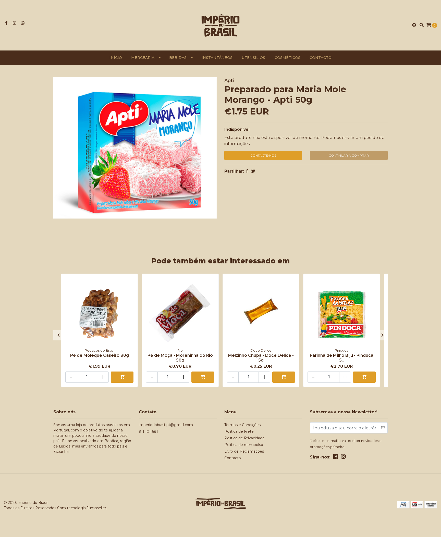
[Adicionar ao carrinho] (122, 377)
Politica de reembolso (243, 444)
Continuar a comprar (349, 155)
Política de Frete (239, 431)
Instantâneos (217, 57)
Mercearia (142, 57)
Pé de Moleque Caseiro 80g (99, 355)
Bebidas (178, 57)
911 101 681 (148, 431)
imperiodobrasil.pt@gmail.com (166, 425)
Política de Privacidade (244, 438)
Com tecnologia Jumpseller (81, 508)
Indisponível (237, 129)
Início (115, 57)
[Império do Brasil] (220, 24)
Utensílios (253, 57)
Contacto (321, 57)
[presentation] (58, 335)
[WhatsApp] (22, 23)
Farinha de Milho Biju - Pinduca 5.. (341, 358)
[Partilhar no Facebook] (247, 171)
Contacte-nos (263, 155)
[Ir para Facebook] (6, 23)
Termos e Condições (242, 425)
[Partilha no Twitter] (253, 171)
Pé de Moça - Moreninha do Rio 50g (180, 358)
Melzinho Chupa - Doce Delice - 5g (261, 358)
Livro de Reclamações (244, 451)
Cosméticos (287, 57)
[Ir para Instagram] (14, 23)
